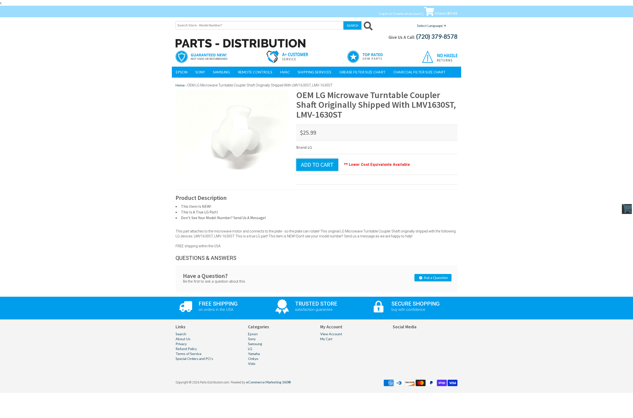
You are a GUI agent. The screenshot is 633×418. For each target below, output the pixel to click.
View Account (331, 334)
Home (180, 85)
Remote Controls (255, 72)
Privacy (181, 344)
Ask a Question (435, 277)
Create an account (407, 13)
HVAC (285, 72)
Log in (383, 13)
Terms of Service (189, 354)
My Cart (326, 339)
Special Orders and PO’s (194, 358)
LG (310, 147)
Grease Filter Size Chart (362, 72)
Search (181, 334)
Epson (181, 72)
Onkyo (253, 358)
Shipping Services (314, 72)
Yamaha (254, 354)
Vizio (251, 363)
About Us (183, 339)
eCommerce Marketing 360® (268, 382)
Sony (200, 72)
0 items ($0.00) (445, 13)
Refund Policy (186, 349)
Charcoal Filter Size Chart (419, 72)
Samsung (221, 72)
